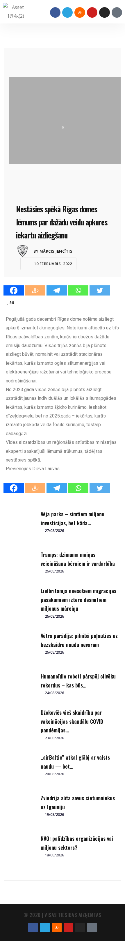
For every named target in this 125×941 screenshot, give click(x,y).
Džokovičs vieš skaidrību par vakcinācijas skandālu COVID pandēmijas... (72, 721)
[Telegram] (67, 12)
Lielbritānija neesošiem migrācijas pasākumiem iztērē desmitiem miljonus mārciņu (78, 599)
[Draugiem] (35, 290)
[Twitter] (100, 290)
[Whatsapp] (78, 290)
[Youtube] (92, 12)
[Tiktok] (117, 12)
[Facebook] (55, 12)
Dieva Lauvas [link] (46, 468)
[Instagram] (104, 12)
